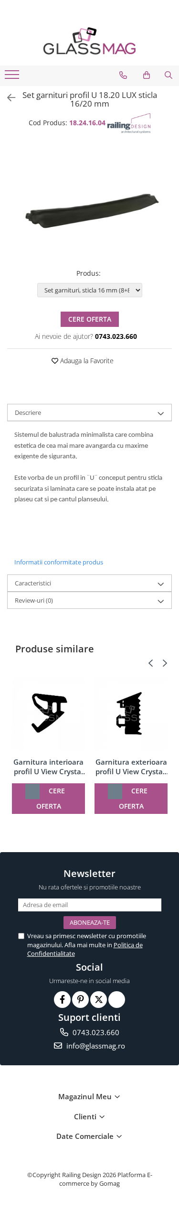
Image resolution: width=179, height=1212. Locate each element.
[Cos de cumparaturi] (147, 75)
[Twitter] (98, 999)
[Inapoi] (7, 97)
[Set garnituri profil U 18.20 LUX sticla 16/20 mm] (89, 202)
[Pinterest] (80, 999)
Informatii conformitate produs (58, 562)
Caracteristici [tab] (33, 583)
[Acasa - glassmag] (89, 41)
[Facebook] (62, 999)
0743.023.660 (95, 1032)
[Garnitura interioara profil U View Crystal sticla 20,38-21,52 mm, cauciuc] (48, 713)
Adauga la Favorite (86, 360)
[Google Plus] (116, 999)
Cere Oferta (89, 319)
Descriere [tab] (28, 412)
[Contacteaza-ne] (123, 75)
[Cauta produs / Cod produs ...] (168, 75)
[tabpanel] (89, 202)
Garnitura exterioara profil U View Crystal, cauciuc (131, 766)
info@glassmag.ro (94, 1045)
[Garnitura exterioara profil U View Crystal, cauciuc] (131, 713)
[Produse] (13, 77)
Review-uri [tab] (34, 600)
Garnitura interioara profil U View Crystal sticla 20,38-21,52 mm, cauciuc (48, 766)
